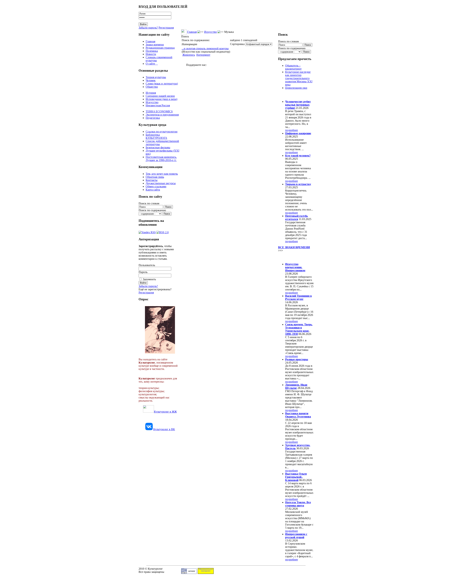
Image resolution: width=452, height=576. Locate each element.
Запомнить (149, 279)
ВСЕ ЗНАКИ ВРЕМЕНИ (294, 247)
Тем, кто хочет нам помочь (162, 173)
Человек (151, 80)
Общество (152, 86)
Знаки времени (155, 44)
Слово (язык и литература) (162, 83)
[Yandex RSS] (147, 231)
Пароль (143, 272)
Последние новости (292, 257)
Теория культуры (156, 77)
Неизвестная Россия (158, 105)
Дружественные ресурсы (161, 183)
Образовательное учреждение (205, 570)
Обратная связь (155, 176)
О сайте (152, 63)
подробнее (291, 130)
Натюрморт (203, 54)
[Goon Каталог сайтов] (189, 572)
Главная (150, 41)
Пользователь (147, 265)
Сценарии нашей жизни (160, 95)
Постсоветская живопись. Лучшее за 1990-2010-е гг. (161, 158)
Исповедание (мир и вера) (161, 99)
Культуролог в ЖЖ (165, 411)
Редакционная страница (160, 47)
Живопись (188, 54)
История (151, 92)
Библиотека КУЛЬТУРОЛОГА (156, 136)
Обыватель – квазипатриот (293, 67)
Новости (151, 54)
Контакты (151, 180)
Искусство (152, 102)
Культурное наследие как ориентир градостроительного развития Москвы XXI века (298, 78)
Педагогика (153, 117)
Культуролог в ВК (164, 429)
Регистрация (166, 27)
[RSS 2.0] (162, 231)
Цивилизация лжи (296, 87)
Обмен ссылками (156, 186)
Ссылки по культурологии (161, 131)
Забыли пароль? (148, 27)
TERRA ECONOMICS (159, 111)
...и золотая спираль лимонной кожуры (205, 48)
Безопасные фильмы (158, 147)
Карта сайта (153, 189)
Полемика (152, 50)
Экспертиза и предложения (162, 114)
